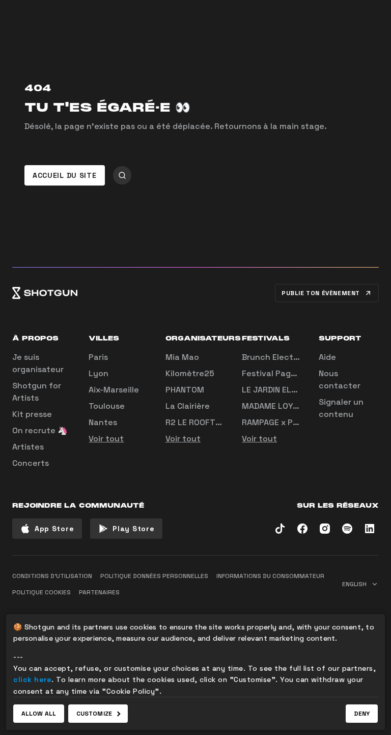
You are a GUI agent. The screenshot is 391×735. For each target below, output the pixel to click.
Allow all (38, 714)
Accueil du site (65, 175)
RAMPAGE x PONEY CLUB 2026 (300, 422)
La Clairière (187, 406)
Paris (98, 357)
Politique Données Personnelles (154, 576)
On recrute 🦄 (40, 430)
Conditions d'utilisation (52, 576)
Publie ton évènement (321, 293)
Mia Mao (182, 357)
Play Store (133, 528)
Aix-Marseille (114, 389)
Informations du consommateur (270, 576)
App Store (54, 528)
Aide (327, 357)
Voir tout (106, 438)
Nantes (103, 422)
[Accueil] (44, 293)
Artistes (28, 446)
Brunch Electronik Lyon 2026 (300, 357)
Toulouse (107, 406)
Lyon (98, 373)
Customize (94, 714)
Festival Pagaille (274, 373)
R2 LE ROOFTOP (195, 422)
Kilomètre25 (189, 373)
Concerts (30, 463)
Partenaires (99, 592)
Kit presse (32, 414)
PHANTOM (184, 389)
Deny (362, 714)
